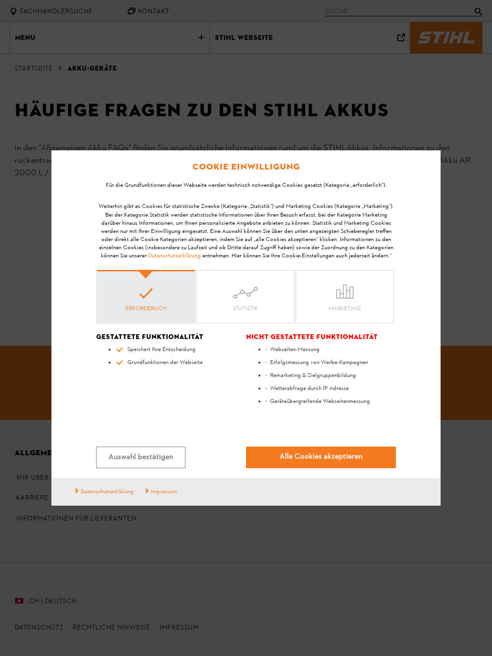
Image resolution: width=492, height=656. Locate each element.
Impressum (164, 492)
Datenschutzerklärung (174, 256)
